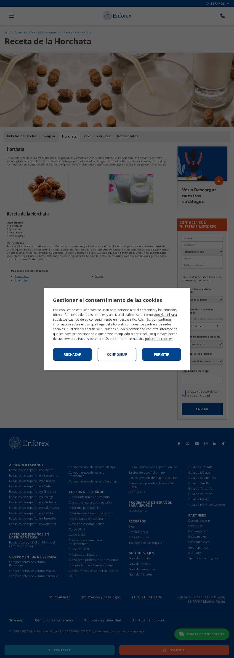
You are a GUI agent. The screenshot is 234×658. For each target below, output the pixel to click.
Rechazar (72, 354)
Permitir (161, 354)
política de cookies (159, 338)
